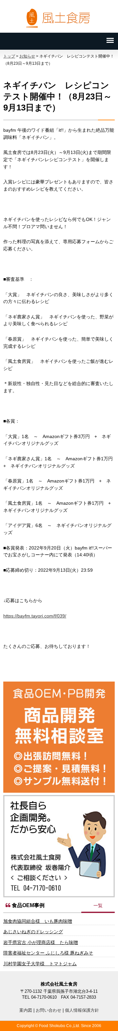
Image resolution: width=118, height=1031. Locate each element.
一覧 (98, 905)
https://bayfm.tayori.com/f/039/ (34, 615)
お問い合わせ (48, 1010)
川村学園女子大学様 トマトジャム (40, 963)
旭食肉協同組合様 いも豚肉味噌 (37, 921)
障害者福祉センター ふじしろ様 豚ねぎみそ (48, 952)
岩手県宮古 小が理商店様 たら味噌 (40, 942)
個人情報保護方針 (82, 1010)
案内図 (25, 1010)
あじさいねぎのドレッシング (33, 931)
